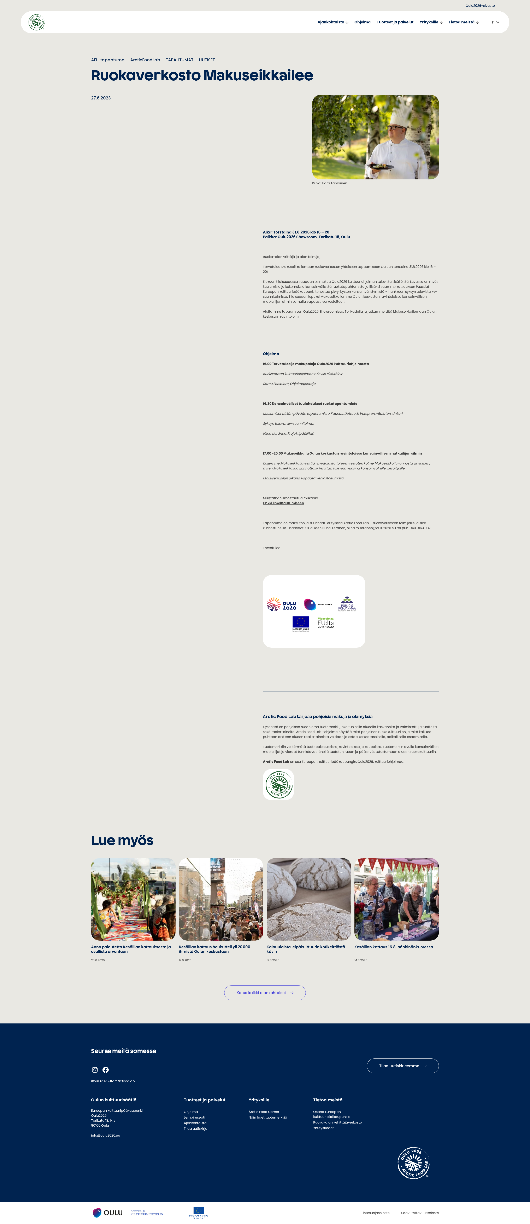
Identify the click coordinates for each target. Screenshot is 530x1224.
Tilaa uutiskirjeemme (399, 1066)
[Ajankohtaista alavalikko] (347, 22)
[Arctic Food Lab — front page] (36, 22)
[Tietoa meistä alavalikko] (477, 22)
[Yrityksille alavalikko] (441, 22)
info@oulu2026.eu (105, 1135)
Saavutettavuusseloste (420, 1212)
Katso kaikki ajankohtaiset (261, 993)
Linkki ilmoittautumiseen (283, 503)
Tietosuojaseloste (375, 1212)
